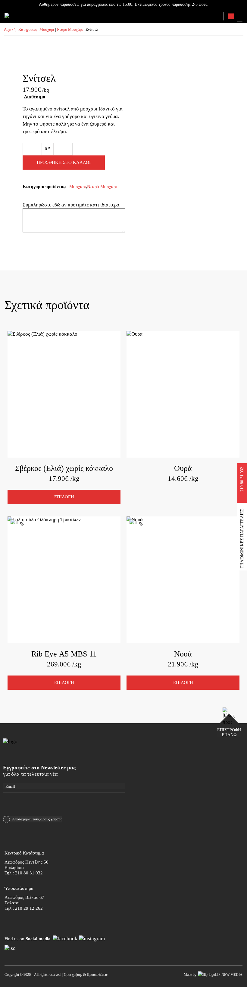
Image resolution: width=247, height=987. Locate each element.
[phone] (231, 16)
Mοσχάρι (46, 29)
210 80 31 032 (29, 872)
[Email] (64, 786)
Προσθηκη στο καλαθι (64, 162)
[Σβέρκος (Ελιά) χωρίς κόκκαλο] (64, 394)
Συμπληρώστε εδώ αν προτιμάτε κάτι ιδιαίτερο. (72, 205)
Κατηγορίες (27, 29)
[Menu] (239, 21)
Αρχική (10, 29)
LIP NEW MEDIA (228, 975)
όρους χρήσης (51, 819)
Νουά (183, 654)
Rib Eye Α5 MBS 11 (64, 654)
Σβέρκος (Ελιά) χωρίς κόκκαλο (64, 468)
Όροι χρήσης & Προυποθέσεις (86, 975)
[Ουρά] (183, 394)
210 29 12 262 (29, 908)
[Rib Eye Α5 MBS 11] (64, 579)
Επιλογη (64, 496)
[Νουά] (183, 579)
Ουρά (183, 468)
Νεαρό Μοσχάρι (70, 29)
